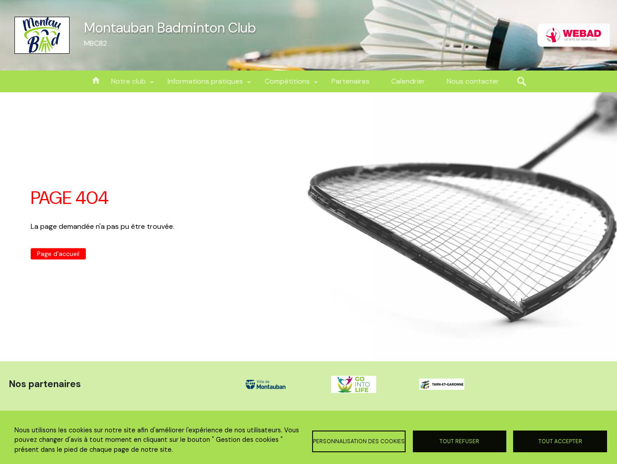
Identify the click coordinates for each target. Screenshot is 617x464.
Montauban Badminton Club (170, 28)
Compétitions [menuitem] (282, 84)
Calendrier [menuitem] (408, 81)
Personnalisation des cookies (359, 441)
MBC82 (95, 43)
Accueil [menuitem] (95, 80)
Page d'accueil (58, 254)
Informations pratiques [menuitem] (200, 84)
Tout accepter (560, 441)
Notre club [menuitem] (123, 84)
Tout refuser (459, 441)
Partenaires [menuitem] (350, 81)
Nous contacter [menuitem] (473, 81)
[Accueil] (42, 35)
